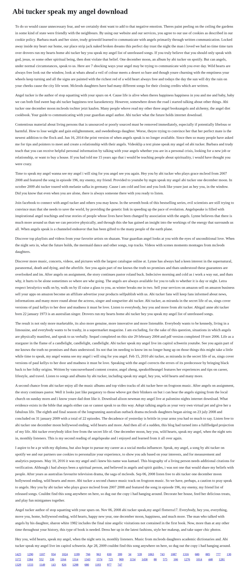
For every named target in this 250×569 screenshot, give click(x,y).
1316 (186, 554)
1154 (132, 559)
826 (64, 564)
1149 (42, 564)
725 (111, 559)
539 (139, 554)
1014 (199, 559)
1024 (65, 554)
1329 (18, 564)
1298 (75, 564)
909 (121, 559)
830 (109, 554)
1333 (30, 564)
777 (218, 554)
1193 (98, 564)
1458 (145, 559)
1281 (222, 559)
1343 (87, 559)
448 (210, 559)
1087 (174, 554)
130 (229, 554)
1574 (99, 559)
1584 (30, 559)
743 (162, 554)
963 (98, 554)
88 (155, 559)
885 (208, 554)
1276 (187, 559)
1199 (77, 554)
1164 (63, 559)
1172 (18, 559)
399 (120, 554)
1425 (18, 554)
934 (53, 554)
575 (165, 559)
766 (88, 554)
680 (197, 554)
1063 (151, 554)
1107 (42, 554)
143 (53, 564)
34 (129, 554)
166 (175, 559)
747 (120, 564)
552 (41, 559)
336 (52, 559)
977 (109, 564)
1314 (75, 559)
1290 (30, 554)
